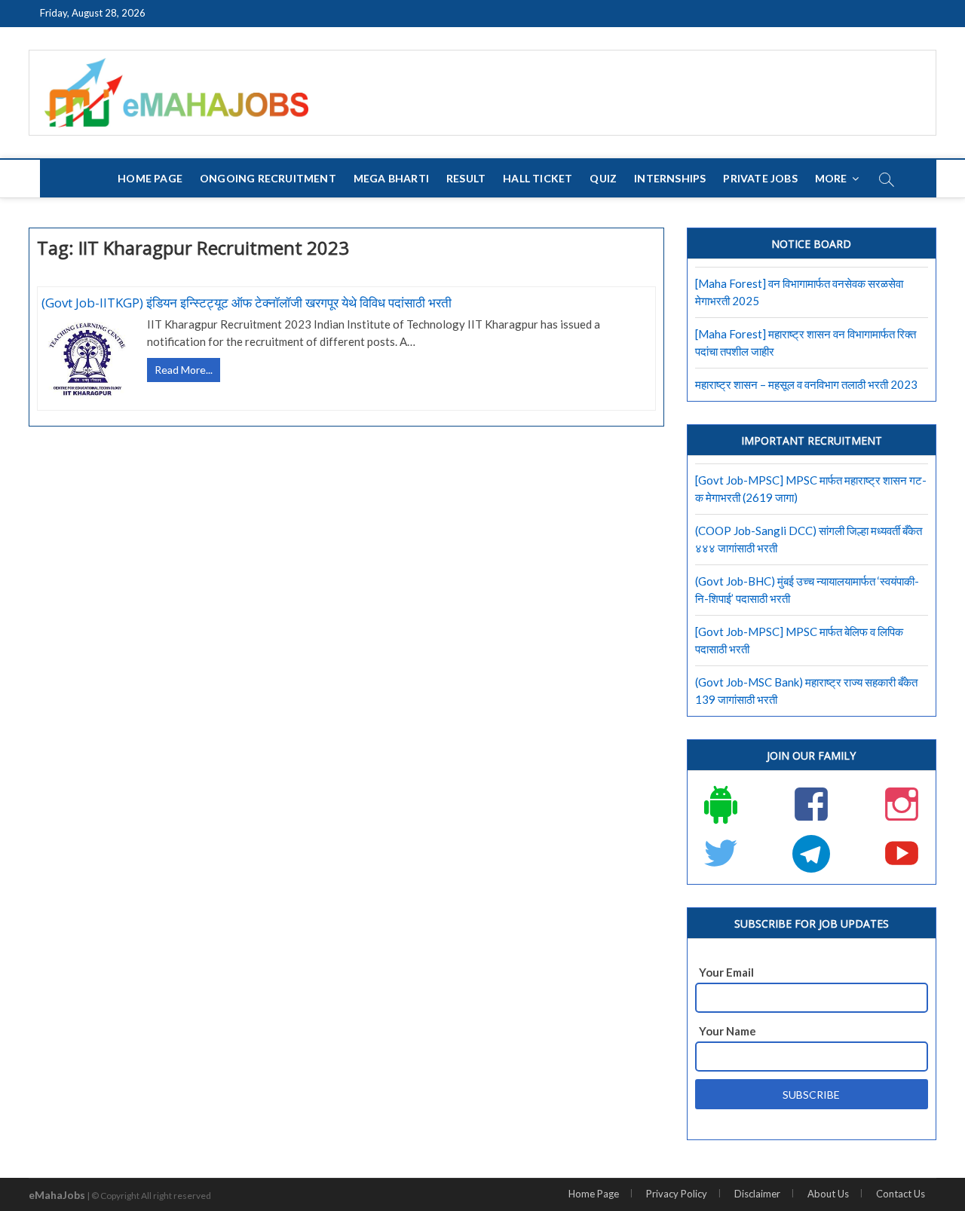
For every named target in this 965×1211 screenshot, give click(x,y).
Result (466, 178)
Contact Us (900, 1194)
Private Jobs (760, 178)
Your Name (727, 1031)
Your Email (726, 972)
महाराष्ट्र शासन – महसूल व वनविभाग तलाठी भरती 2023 (806, 384)
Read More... (187, 371)
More (831, 178)
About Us (828, 1194)
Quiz (603, 178)
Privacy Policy (676, 1194)
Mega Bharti (391, 178)
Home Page (150, 178)
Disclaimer (757, 1194)
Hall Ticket (537, 178)
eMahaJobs (57, 1194)
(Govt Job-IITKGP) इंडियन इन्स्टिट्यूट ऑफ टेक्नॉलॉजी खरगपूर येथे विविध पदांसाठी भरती (246, 302)
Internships (670, 178)
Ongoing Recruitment (268, 178)
